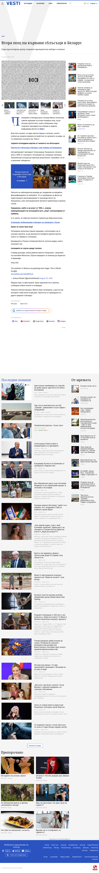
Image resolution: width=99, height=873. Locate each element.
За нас (46, 857)
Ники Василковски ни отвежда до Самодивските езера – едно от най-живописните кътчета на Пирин (88, 423)
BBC (42, 129)
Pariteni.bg (94, 848)
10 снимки (21, 181)
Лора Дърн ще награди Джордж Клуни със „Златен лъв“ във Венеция (87, 449)
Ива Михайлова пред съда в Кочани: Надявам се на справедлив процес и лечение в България (50, 485)
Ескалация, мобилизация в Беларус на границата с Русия (35, 222)
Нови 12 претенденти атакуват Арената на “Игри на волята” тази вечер (49, 577)
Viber (16, 321)
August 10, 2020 (46, 278)
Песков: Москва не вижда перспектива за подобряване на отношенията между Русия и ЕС (86, 152)
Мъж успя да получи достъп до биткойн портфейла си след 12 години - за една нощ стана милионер (86, 78)
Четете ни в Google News (18, 855)
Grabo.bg (86, 848)
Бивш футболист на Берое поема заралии (88, 461)
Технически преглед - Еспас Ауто (48, 425)
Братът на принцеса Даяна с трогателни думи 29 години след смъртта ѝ (48, 555)
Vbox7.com (54, 845)
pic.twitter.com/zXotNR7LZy (22, 274)
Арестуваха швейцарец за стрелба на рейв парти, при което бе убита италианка (49, 387)
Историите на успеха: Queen (13, 776)
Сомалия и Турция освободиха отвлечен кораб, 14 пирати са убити (86, 179)
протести (24, 304)
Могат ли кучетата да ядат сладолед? (86, 125)
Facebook (52, 321)
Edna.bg (84, 850)
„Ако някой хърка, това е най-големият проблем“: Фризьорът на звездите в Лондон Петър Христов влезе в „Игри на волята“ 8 (49, 528)
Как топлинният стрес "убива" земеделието (86, 410)
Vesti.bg (13, 3)
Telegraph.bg (94, 850)
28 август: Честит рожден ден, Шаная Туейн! (52, 777)
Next (65, 109)
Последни (28, 3)
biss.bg (79, 119)
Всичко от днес (35, 746)
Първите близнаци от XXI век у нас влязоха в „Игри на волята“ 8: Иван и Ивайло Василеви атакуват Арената (50, 617)
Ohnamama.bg (66, 848)
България (40, 3)
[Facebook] (98, 862)
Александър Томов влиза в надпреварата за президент (46, 444)
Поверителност (77, 857)
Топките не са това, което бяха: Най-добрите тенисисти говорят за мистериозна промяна (87, 103)
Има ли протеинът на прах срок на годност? (51, 804)
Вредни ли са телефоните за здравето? (48, 831)
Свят (50, 3)
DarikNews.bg (72, 845)
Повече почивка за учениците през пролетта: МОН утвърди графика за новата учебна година (87, 91)
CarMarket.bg (47, 848)
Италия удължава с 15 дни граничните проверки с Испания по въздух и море (50, 667)
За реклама (54, 857)
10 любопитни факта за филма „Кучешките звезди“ (14, 804)
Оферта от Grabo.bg (39, 428)
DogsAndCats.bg (92, 845)
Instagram (63, 321)
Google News (39, 321)
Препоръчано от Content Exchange (58, 839)
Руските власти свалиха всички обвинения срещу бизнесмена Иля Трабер (49, 597)
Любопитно (62, 3)
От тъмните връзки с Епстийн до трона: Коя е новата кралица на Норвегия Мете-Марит (87, 138)
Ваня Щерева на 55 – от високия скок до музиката (88, 437)
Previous (2, 109)
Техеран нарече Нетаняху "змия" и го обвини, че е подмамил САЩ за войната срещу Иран (50, 507)
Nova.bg (82, 845)
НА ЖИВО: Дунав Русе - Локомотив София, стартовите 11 (88, 473)
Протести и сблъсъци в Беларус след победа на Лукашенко (36, 148)
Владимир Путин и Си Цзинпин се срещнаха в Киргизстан (49, 464)
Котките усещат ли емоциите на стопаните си (88, 399)
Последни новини (16, 379)
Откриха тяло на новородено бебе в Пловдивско (85, 65)
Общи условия (65, 857)
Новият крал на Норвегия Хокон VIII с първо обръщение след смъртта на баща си (87, 166)
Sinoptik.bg (76, 848)
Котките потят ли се (88, 386)
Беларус (14, 304)
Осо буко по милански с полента (15, 830)
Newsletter (26, 321)
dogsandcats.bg (81, 128)
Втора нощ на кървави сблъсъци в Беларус (22, 174)
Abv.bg (47, 845)
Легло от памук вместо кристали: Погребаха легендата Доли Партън (49, 706)
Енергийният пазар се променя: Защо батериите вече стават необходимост (87, 114)
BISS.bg (56, 848)
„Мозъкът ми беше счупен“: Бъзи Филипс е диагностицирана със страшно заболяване (49, 687)
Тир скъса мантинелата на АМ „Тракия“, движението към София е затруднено (49, 407)
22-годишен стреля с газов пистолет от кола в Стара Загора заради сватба (50, 726)
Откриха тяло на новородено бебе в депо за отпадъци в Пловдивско (88, 485)
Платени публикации (91, 857)
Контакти (95, 859)
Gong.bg (63, 845)
